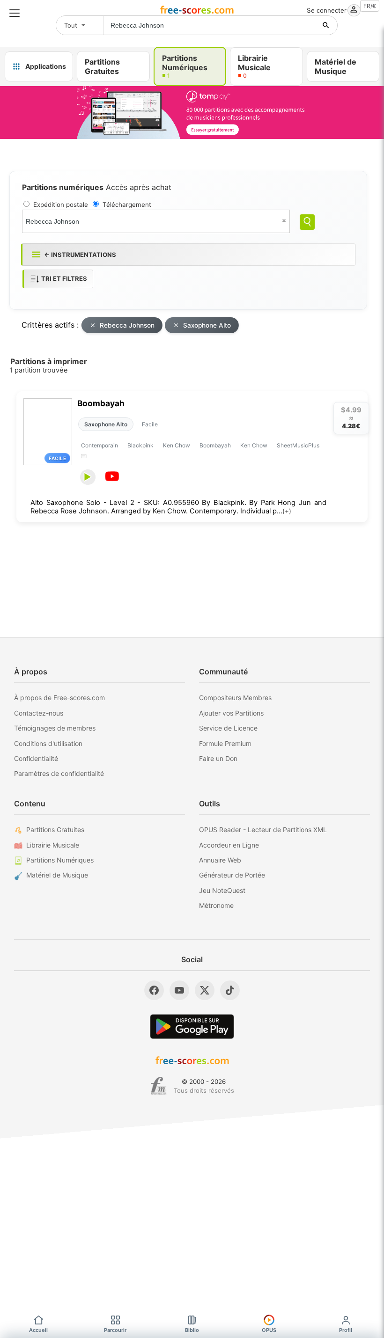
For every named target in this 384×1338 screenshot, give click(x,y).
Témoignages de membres (55, 728)
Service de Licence (228, 728)
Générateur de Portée (232, 875)
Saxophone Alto (207, 325)
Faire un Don (218, 758)
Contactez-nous (38, 713)
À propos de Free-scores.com (59, 698)
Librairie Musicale (52, 845)
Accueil (38, 1330)
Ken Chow (176, 445)
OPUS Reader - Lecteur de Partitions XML (263, 830)
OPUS (269, 1330)
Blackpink (140, 445)
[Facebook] (154, 990)
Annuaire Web (220, 860)
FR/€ (369, 5)
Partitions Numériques (60, 860)
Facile (150, 424)
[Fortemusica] (158, 1086)
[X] (204, 990)
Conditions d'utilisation (48, 743)
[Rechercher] (326, 25)
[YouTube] (179, 990)
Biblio (192, 1330)
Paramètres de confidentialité (59, 773)
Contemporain (99, 445)
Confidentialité (36, 758)
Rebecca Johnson (127, 325)
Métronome (216, 905)
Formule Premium (225, 743)
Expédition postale (60, 204)
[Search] (307, 222)
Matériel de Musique (57, 875)
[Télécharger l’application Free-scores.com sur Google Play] (192, 1026)
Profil (345, 1330)
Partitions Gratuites (55, 830)
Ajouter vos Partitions (231, 713)
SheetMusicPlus (298, 445)
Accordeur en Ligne (229, 845)
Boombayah (101, 403)
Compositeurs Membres (235, 698)
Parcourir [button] (115, 1330)
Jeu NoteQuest (222, 890)
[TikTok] (230, 990)
